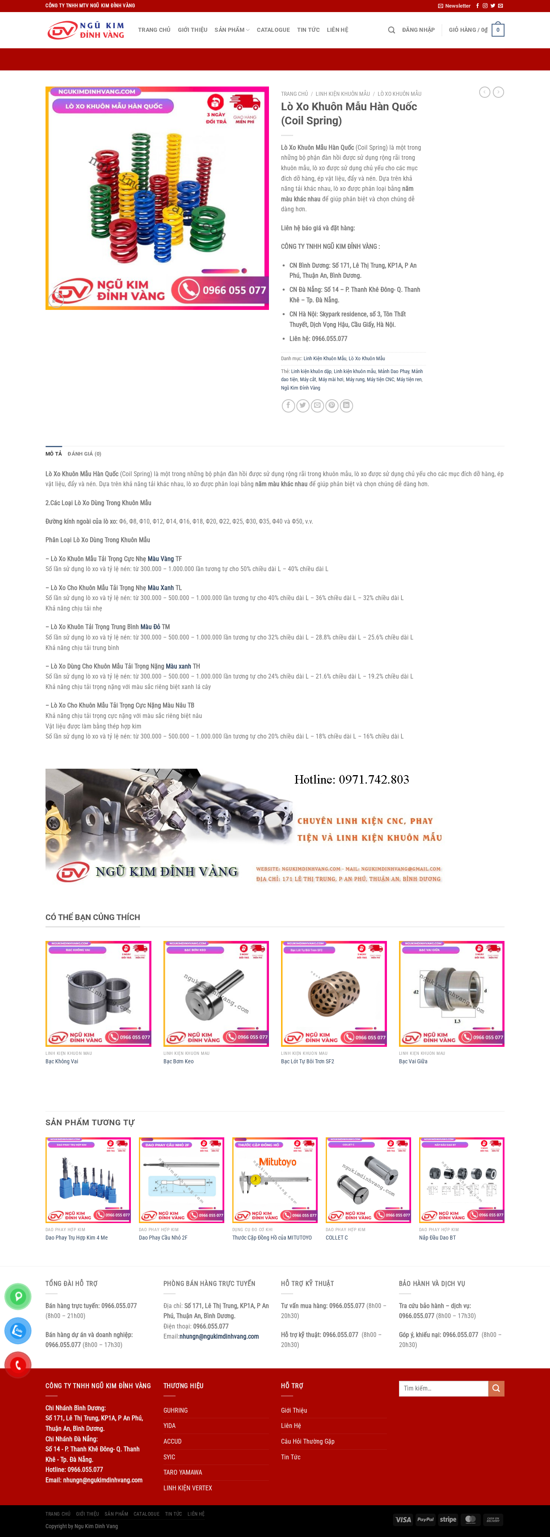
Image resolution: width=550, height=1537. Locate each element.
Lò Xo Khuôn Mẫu (400, 94)
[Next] (504, 1201)
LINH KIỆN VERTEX (187, 1488)
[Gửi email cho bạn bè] (317, 406)
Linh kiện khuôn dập (311, 371)
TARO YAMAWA (182, 1472)
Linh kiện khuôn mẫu (355, 371)
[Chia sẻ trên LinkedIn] (346, 406)
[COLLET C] (368, 1180)
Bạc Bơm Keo (178, 1061)
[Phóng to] (56, 300)
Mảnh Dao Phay (393, 371)
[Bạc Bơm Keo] (216, 994)
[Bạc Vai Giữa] (452, 994)
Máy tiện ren (409, 379)
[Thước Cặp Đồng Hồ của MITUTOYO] (275, 1180)
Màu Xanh (161, 588)
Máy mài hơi (330, 379)
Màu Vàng (161, 559)
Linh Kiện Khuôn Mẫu (343, 94)
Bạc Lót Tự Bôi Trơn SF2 (307, 1061)
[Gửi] (496, 1389)
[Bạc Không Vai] (98, 994)
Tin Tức (308, 30)
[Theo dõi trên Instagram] (485, 6)
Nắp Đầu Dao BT (437, 1237)
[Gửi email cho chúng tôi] (500, 6)
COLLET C (337, 1237)
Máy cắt (308, 379)
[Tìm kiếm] (391, 30)
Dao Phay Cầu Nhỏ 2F (163, 1237)
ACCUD (172, 1441)
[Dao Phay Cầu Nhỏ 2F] (181, 1180)
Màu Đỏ (150, 627)
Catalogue (273, 30)
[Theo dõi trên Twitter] (492, 6)
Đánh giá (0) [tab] (84, 454)
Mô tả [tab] (53, 454)
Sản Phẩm (229, 30)
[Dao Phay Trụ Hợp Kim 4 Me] (88, 1180)
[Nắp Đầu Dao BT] (462, 1180)
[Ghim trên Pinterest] (332, 406)
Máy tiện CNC (380, 379)
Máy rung (355, 379)
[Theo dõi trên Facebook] (477, 6)
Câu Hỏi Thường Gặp (308, 1441)
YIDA (169, 1426)
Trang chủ (294, 94)
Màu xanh (178, 666)
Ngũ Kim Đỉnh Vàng (300, 388)
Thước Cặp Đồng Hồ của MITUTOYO (272, 1237)
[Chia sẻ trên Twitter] (303, 406)
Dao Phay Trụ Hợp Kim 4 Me (76, 1237)
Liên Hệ (337, 30)
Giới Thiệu (193, 30)
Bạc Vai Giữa (413, 1061)
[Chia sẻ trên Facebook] (288, 406)
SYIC (169, 1457)
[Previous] (46, 1201)
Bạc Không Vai (61, 1061)
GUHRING (175, 1410)
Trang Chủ (154, 30)
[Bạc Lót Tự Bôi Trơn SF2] (334, 994)
